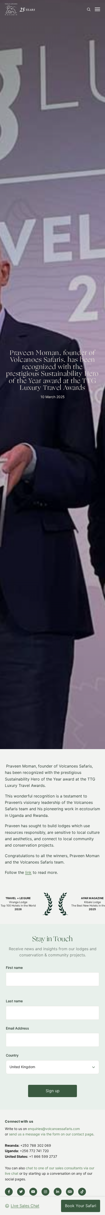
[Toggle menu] (97, 9)
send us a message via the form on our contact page (51, 1134)
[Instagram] (45, 1192)
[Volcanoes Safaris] (20, 9)
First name (14, 967)
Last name (14, 1001)
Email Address (17, 1028)
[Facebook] (9, 1192)
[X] (21, 1192)
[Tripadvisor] (70, 1192)
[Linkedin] (58, 1192)
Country (12, 1055)
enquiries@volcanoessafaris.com (54, 1129)
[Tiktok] (82, 1192)
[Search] (88, 9)
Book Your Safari (80, 1205)
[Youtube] (33, 1192)
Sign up (53, 1090)
